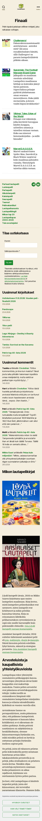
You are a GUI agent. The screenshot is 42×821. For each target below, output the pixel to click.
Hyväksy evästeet (21, 803)
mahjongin (15, 640)
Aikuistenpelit (8, 193)
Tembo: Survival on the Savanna (17, 345)
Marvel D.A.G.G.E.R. (23, 148)
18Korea (6, 317)
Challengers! (19, 40)
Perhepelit (7, 190)
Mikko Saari (7, 452)
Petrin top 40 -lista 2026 (14, 353)
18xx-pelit (7, 325)
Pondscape (7, 309)
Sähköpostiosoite (12, 251)
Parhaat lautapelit (10, 184)
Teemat (6, 202)
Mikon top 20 (8, 214)
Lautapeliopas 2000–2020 (9, 218)
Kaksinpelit (7, 196)
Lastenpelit (7, 187)
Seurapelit (7, 199)
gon (7, 640)
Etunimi (7, 241)
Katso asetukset (21, 815)
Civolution (24, 368)
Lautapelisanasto (10, 208)
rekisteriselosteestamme (14, 281)
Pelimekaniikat (9, 205)
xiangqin (34, 640)
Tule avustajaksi (10, 223)
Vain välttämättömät (21, 809)
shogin (24, 640)
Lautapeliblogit (9, 211)
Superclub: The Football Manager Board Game (25, 71)
